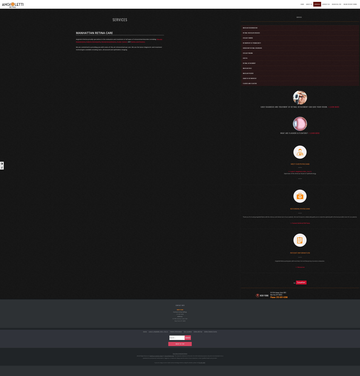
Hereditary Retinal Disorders (252, 48)
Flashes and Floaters (250, 83)
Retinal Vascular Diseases (251, 33)
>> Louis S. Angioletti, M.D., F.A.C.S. (300, 171)
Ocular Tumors (248, 38)
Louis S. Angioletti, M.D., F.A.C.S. (158, 331)
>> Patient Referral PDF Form (300, 223)
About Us (309, 4)
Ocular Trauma (248, 53)
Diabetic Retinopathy (93, 42)
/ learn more (333, 107)
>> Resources (300, 267)
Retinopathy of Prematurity (252, 43)
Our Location (188, 331)
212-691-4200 (180, 314)
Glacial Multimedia (169, 356)
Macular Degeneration (250, 28)
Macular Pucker (248, 73)
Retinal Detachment (249, 63)
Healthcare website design (156, 356)
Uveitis (245, 58)
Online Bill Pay (336, 4)
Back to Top (180, 344)
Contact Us (326, 4)
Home (302, 4)
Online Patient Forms (350, 4)
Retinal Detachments (109, 42)
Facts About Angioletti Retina (180, 353)
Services (317, 4)
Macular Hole (247, 68)
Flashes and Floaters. (138, 42)
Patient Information (176, 331)
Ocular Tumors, (122, 42)
